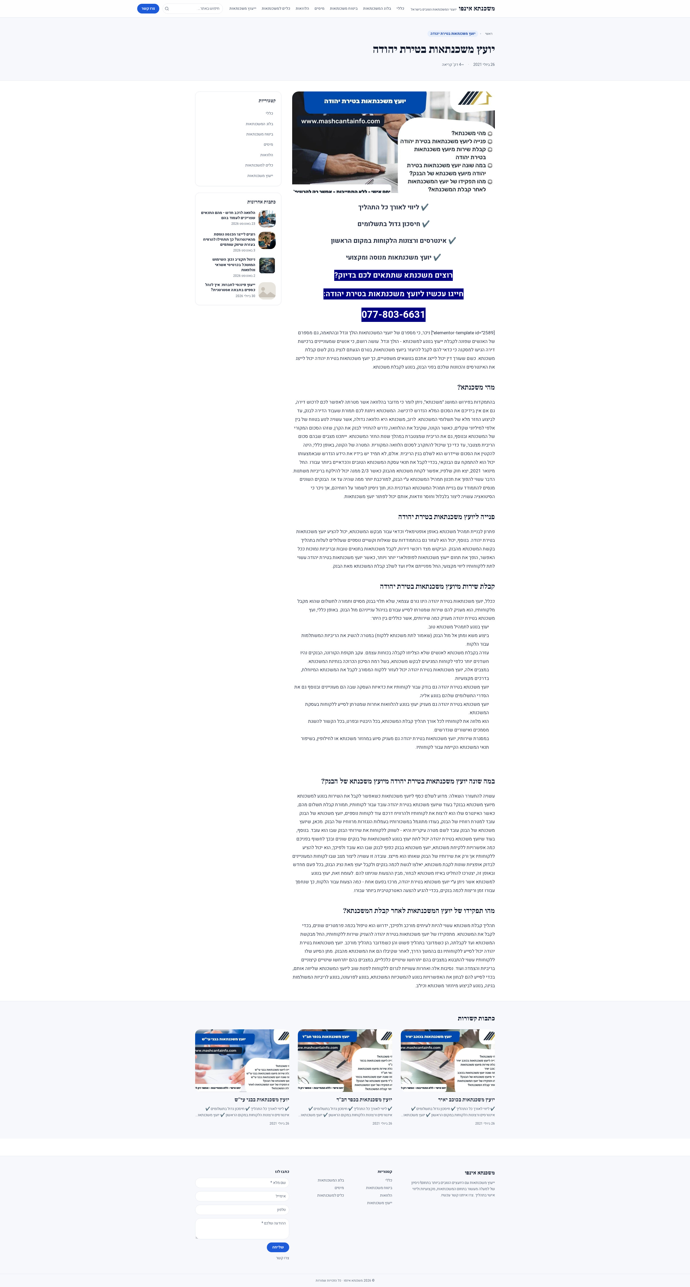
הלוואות (302, 8)
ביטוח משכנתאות (344, 8)
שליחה (278, 1247)
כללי (400, 8)
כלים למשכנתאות (276, 8)
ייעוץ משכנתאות (242, 8)
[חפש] (167, 8)
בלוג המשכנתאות (377, 8)
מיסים (320, 8)
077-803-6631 (393, 315)
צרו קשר (148, 8)
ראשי (488, 33)
